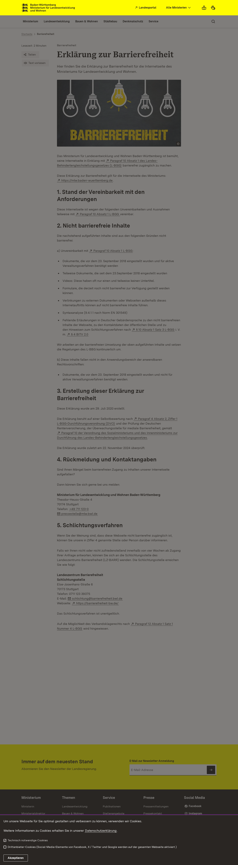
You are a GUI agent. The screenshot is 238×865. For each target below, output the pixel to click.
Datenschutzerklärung (101, 830)
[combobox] (179, 7)
